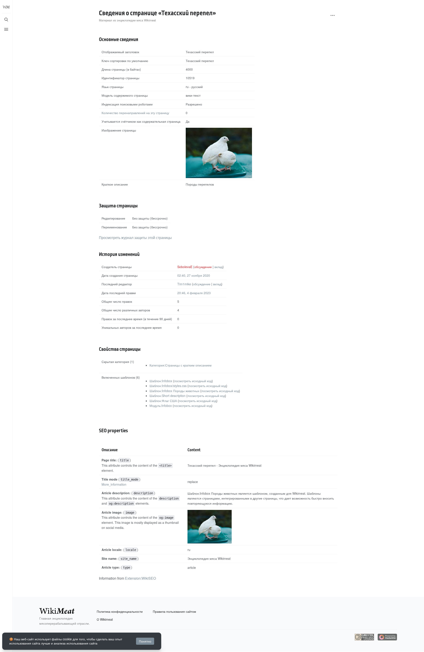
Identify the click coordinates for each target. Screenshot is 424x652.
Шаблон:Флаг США (163, 400)
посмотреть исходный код (193, 381)
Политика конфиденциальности (120, 611)
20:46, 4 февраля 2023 (194, 293)
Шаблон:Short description (168, 395)
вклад (218, 267)
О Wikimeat (105, 619)
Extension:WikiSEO (140, 578)
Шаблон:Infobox (161, 381)
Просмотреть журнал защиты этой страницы (135, 237)
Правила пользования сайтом (174, 611)
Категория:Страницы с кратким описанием (181, 365)
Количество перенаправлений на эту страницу (135, 113)
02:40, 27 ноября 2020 (193, 275)
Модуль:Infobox (161, 405)
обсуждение (203, 267)
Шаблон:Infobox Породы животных (174, 391)
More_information (114, 484)
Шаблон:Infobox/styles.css (168, 385)
